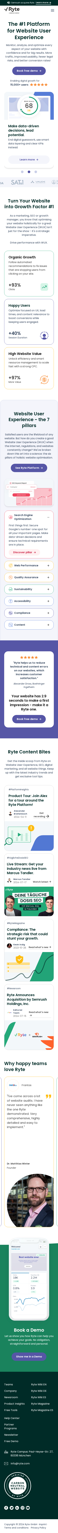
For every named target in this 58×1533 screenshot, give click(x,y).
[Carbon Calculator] (17, 1487)
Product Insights (14, 1404)
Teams (8, 1384)
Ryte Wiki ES (38, 1397)
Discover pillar (22, 552)
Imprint (43, 1524)
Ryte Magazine (40, 1404)
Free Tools (10, 1410)
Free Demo (11, 1441)
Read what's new (38, 947)
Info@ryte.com (20, 1463)
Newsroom (11, 1397)
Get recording (39, 814)
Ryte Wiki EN (38, 1384)
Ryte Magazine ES (42, 1410)
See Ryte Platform (27, 468)
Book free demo (27, 71)
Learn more (42, 2)
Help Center (12, 1418)
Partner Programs (10, 1426)
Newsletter (11, 1435)
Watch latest (40, 881)
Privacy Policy (38, 1527)
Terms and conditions (16, 1527)
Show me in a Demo (29, 1356)
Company (10, 1391)
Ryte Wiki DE (39, 1391)
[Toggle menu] (52, 10)
